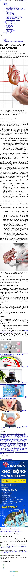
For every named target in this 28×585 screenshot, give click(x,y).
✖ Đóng (24, 289)
